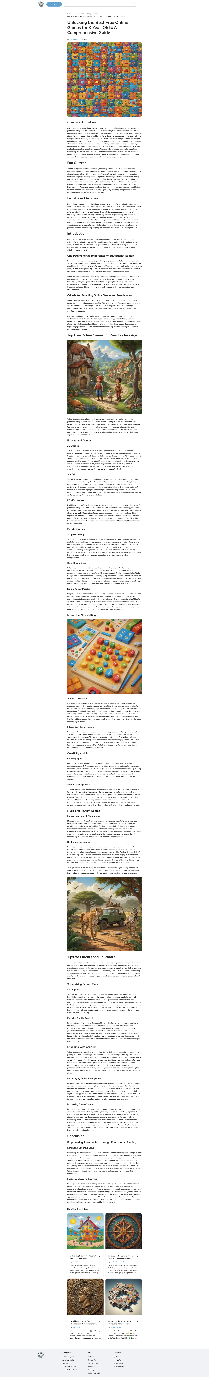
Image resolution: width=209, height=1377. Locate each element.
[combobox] (99, 4)
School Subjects (79, 14)
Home (69, 14)
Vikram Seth (74, 40)
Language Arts (92, 14)
